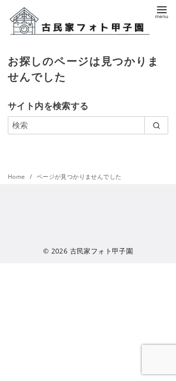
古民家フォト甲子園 (101, 250)
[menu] (161, 11)
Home (17, 176)
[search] (156, 125)
